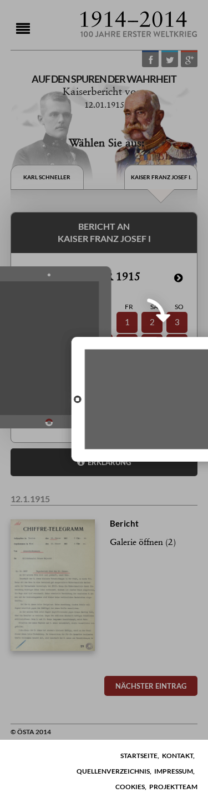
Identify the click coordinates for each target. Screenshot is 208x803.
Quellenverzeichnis (113, 771)
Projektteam (173, 786)
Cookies (130, 786)
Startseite (139, 755)
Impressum (173, 771)
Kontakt (177, 755)
